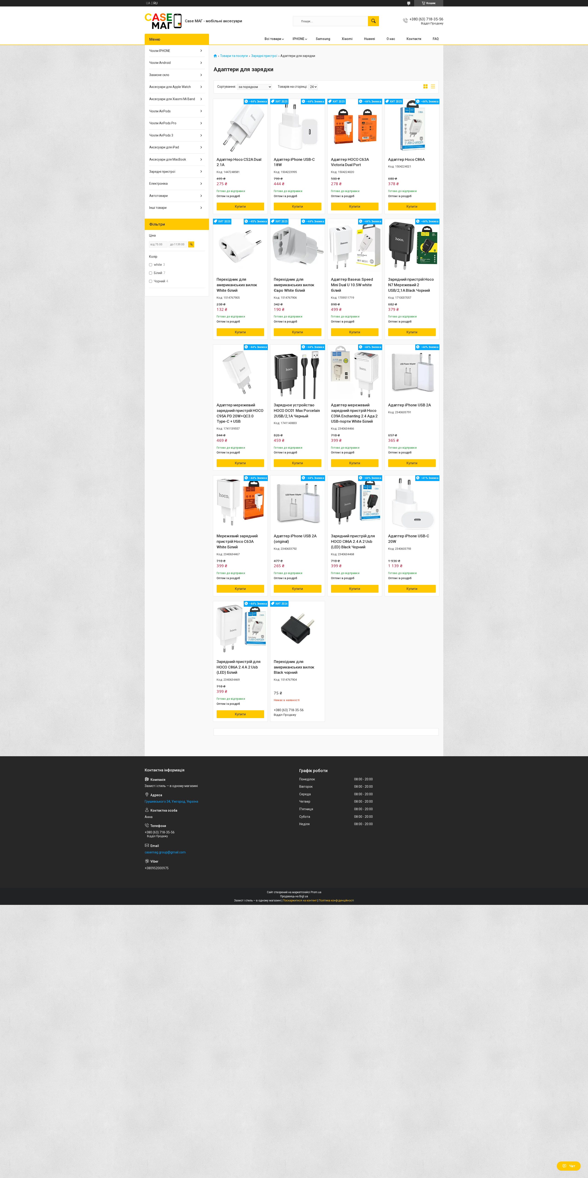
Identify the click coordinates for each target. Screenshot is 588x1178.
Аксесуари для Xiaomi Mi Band (172, 99)
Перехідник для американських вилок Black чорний (294, 667)
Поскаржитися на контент (300, 900)
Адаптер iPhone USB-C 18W (294, 162)
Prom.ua (316, 892)
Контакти (414, 39)
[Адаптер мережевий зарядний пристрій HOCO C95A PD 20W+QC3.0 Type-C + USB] (240, 372)
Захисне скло (159, 75)
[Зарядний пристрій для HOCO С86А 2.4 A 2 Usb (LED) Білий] (240, 628)
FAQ (436, 39)
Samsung (323, 39)
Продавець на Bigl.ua (294, 896)
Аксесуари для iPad (164, 147)
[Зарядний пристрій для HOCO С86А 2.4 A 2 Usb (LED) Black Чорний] (355, 503)
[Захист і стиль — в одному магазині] (163, 21)
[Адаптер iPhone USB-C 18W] (297, 126)
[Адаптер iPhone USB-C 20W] (412, 503)
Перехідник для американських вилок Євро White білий (294, 285)
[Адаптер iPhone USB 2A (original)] (297, 503)
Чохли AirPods (160, 111)
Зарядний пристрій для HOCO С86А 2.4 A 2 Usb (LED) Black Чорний (353, 541)
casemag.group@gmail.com (165, 852)
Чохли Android (160, 63)
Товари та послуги (234, 56)
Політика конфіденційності (336, 900)
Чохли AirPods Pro (162, 123)
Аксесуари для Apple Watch (170, 87)
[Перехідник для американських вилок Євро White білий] (297, 246)
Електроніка (158, 183)
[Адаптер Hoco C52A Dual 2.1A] (240, 126)
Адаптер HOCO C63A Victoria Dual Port (350, 162)
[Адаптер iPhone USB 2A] (412, 372)
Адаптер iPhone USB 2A (409, 405)
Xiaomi (347, 39)
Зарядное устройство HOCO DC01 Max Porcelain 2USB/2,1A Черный (297, 410)
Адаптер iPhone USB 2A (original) (295, 539)
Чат (572, 1166)
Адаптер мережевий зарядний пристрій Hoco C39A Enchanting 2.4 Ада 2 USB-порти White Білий (354, 413)
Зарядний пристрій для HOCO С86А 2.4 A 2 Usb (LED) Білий (238, 667)
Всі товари (273, 39)
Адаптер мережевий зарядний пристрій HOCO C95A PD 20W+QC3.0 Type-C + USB (240, 413)
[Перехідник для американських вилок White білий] (240, 246)
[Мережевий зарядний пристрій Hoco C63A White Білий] (240, 503)
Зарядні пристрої (264, 56)
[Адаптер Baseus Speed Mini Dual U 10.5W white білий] (355, 246)
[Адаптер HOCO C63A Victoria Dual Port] (355, 126)
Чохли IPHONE (159, 51)
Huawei (369, 39)
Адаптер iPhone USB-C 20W (408, 539)
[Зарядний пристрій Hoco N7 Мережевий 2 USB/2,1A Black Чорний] (412, 246)
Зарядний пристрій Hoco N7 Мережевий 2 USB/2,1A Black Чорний (411, 285)
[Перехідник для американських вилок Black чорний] (297, 628)
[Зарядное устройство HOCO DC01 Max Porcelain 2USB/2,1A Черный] (297, 372)
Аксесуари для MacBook (167, 159)
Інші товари (158, 208)
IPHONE (298, 39)
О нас (391, 39)
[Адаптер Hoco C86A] (412, 126)
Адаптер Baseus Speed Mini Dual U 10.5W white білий (352, 285)
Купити (240, 206)
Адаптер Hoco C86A (406, 159)
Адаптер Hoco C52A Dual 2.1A (239, 162)
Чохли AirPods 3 (161, 135)
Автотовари (158, 196)
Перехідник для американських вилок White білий (237, 285)
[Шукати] (373, 21)
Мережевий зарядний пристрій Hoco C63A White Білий (237, 541)
